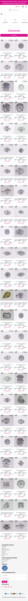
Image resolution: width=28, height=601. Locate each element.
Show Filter (14, 35)
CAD (18, 6)
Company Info (5, 554)
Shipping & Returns (6, 549)
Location (3, 552)
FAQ (3, 562)
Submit (4, 581)
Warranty (4, 548)
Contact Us (4, 546)
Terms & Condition (5, 559)
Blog (3, 555)
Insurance (4, 551)
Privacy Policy (4, 561)
